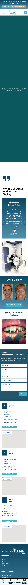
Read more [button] (14, 226)
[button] (25, 12)
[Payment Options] (24, 580)
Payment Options (24, 583)
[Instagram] (17, 3)
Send (23, 394)
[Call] (3, 580)
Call (4, 582)
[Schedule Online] (10, 580)
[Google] (15, 3)
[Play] (14, 331)
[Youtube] (13, 3)
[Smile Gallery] (17, 580)
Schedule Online (10, 583)
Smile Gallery (17, 582)
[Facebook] (10, 3)
